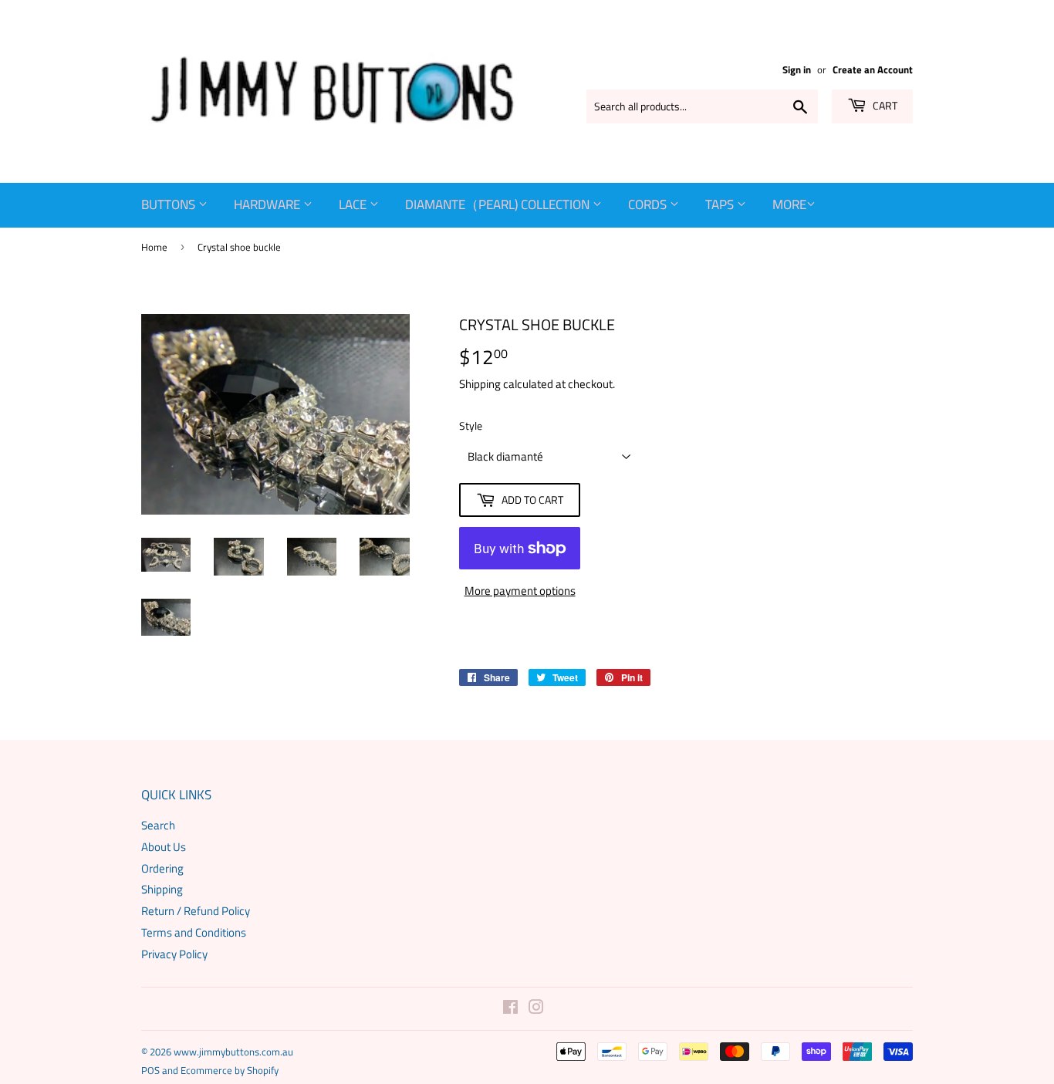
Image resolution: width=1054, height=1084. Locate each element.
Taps (721, 204)
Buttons (169, 204)
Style (470, 425)
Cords (649, 204)
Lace (354, 204)
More (789, 204)
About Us (163, 847)
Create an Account (873, 69)
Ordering (162, 868)
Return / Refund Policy (195, 911)
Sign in (796, 69)
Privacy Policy (174, 954)
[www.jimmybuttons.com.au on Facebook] (510, 1009)
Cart (883, 105)
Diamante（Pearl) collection (499, 204)
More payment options (520, 590)
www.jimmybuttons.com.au (233, 1051)
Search (158, 825)
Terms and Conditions (193, 932)
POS (150, 1070)
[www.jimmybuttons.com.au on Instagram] (536, 1009)
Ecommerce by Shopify (230, 1070)
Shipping (480, 384)
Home (154, 247)
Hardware (268, 204)
